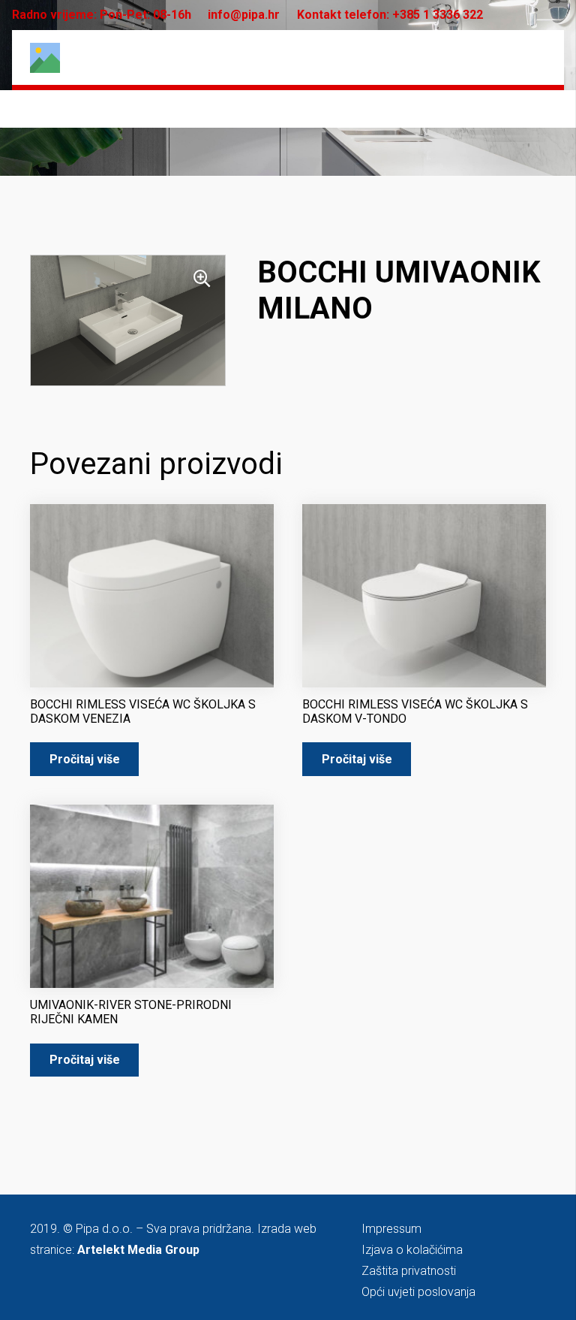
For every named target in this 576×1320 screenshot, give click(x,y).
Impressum (392, 1229)
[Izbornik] (535, 58)
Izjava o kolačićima (412, 1250)
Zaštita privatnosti (409, 1271)
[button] (202, 279)
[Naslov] (45, 58)
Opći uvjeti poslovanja (419, 1292)
